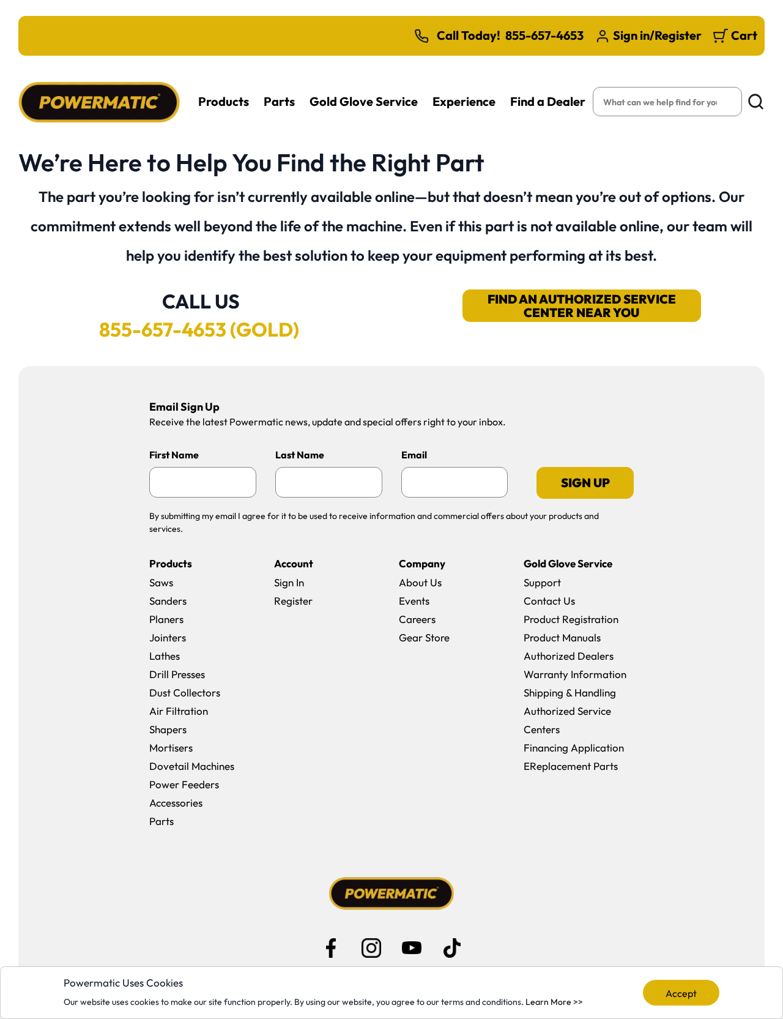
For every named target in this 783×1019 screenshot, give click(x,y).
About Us (420, 582)
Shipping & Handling (570, 692)
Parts (279, 101)
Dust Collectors (184, 692)
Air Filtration (178, 710)
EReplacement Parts (571, 766)
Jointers (167, 637)
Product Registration (571, 619)
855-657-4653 (544, 35)
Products (223, 101)
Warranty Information (575, 674)
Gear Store (424, 637)
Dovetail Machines (191, 766)
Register (293, 600)
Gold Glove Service (364, 101)
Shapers (168, 729)
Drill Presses (177, 674)
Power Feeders (184, 784)
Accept (681, 993)
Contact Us (549, 600)
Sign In (289, 582)
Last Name (299, 455)
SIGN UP (585, 482)
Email (414, 455)
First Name (174, 455)
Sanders (168, 600)
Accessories (175, 802)
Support (542, 582)
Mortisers (171, 747)
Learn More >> (554, 1001)
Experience (463, 101)
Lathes (164, 655)
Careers (417, 619)
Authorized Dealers (569, 655)
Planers (166, 619)
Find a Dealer (547, 101)
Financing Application (574, 747)
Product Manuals (562, 637)
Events (414, 600)
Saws (161, 582)
